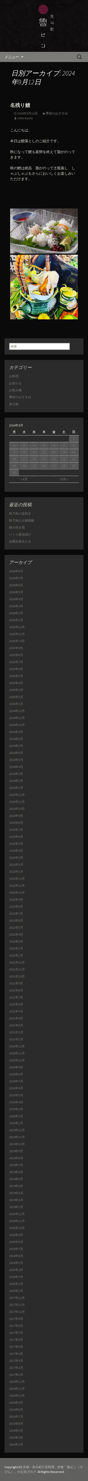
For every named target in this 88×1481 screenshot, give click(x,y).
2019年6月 (16, 1172)
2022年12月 (17, 879)
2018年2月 (16, 1284)
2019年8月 (16, 1158)
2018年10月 (17, 1228)
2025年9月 (16, 648)
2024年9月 (16, 732)
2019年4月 (16, 1186)
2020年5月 (16, 1095)
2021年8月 (16, 990)
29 (73, 466)
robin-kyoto (25, 118)
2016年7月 (16, 1417)
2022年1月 (16, 955)
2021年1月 (16, 1039)
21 (63, 459)
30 (14, 472)
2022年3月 (16, 941)
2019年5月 (16, 1179)
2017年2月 (16, 1368)
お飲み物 (15, 390)
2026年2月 (16, 613)
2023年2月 (16, 865)
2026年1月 (16, 620)
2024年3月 (16, 774)
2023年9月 (16, 816)
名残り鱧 (20, 105)
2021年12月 (17, 962)
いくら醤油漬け (20, 534)
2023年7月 (16, 830)
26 (44, 466)
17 (24, 459)
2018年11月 (17, 1221)
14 (63, 452)
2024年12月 (17, 711)
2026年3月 (16, 606)
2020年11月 (17, 1053)
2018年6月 (16, 1256)
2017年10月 (17, 1312)
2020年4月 (16, 1102)
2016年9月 (16, 1403)
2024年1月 (16, 788)
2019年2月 (16, 1200)
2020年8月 (16, 1074)
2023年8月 (16, 823)
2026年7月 (16, 578)
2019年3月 (16, 1193)
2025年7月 (16, 662)
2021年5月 (16, 1011)
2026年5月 (16, 592)
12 (44, 452)
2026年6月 (16, 585)
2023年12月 (17, 795)
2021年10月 (17, 976)
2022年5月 (16, 927)
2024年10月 (17, 725)
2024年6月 (16, 753)
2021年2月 (16, 1032)
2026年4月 (16, 599)
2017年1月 (16, 1375)
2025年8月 (16, 655)
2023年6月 (16, 837)
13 (54, 452)
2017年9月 (16, 1319)
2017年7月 (16, 1333)
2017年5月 (16, 1347)
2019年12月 (17, 1130)
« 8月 (24, 479)
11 (34, 452)
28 (63, 466)
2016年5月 (16, 1430)
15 (73, 452)
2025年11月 (17, 634)
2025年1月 (16, 704)
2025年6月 (16, 669)
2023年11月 (17, 802)
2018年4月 (16, 1270)
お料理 (14, 376)
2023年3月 (16, 858)
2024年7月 (16, 746)
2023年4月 (16, 851)
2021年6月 (16, 1004)
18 (34, 459)
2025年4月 (16, 683)
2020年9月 (16, 1067)
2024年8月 (16, 739)
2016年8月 (16, 1410)
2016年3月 (16, 1444)
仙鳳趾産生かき (20, 541)
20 (54, 459)
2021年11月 (17, 969)
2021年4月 (16, 1018)
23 (14, 466)
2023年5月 (16, 844)
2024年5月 (16, 760)
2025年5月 (16, 676)
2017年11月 (17, 1305)
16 (14, 459)
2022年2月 (16, 948)
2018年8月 (16, 1242)
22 (73, 459)
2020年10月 (17, 1060)
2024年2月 (16, 781)
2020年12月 (17, 1046)
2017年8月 (16, 1326)
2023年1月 (16, 872)
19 (44, 459)
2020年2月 (16, 1116)
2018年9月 (16, 1235)
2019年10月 (17, 1144)
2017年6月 (16, 1340)
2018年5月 (16, 1263)
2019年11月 (17, 1137)
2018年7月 (16, 1249)
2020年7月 (16, 1081)
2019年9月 (16, 1151)
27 (54, 466)
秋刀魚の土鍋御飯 (21, 520)
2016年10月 (17, 1396)
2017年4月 (16, 1354)
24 (24, 466)
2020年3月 (16, 1109)
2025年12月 (17, 627)
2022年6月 (16, 920)
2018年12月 (17, 1214)
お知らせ (15, 383)
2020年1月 (16, 1123)
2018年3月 (16, 1277)
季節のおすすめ (57, 113)
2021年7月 (16, 997)
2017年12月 (17, 1298)
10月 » (64, 479)
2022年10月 (17, 892)
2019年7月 (16, 1165)
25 (34, 466)
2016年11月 (17, 1389)
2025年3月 (16, 690)
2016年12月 (17, 1382)
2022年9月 (16, 899)
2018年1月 (16, 1291)
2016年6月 (16, 1423)
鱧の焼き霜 (17, 527)
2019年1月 (16, 1207)
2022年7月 (16, 913)
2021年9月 (16, 983)
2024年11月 (17, 718)
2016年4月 (16, 1437)
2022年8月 (16, 906)
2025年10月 (17, 641)
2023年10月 (17, 809)
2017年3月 (16, 1361)
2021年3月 (16, 1025)
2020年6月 (16, 1088)
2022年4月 (16, 934)
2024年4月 (16, 767)
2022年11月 (17, 886)
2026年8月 (16, 571)
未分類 (14, 404)
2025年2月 (16, 697)
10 (24, 452)
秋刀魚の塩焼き (20, 513)
